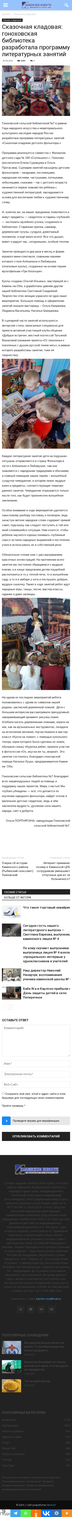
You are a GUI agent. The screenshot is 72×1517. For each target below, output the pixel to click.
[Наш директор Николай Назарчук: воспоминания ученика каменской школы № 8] (11, 974)
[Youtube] (51, 1309)
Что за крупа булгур (37, 1381)
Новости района (12, 1431)
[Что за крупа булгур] (11, 1385)
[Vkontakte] (46, 1513)
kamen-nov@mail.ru (48, 1299)
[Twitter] (31, 1309)
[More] (67, 1513)
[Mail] (20, 1309)
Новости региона (13, 1454)
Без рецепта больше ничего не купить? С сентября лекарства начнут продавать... (44, 1346)
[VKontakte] (41, 1309)
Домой (6, 14)
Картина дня (10, 1425)
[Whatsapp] (26, 1513)
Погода (7, 1459)
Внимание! (9, 1420)
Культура (8, 1465)
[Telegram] (15, 1513)
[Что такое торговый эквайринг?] (11, 911)
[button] (66, 5)
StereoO (51, 1505)
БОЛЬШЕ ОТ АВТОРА (17, 897)
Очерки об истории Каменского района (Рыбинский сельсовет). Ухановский (18, 869)
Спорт (6, 1442)
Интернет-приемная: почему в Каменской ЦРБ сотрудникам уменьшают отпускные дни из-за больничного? (53, 871)
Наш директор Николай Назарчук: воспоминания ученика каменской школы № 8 (47, 975)
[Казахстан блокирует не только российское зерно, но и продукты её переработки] (11, 1366)
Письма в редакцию (12, 20)
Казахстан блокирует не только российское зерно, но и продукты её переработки (46, 1365)
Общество (9, 1448)
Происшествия (11, 1437)
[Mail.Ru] (56, 1513)
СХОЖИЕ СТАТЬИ (15, 892)
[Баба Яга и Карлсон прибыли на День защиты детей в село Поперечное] (11, 993)
